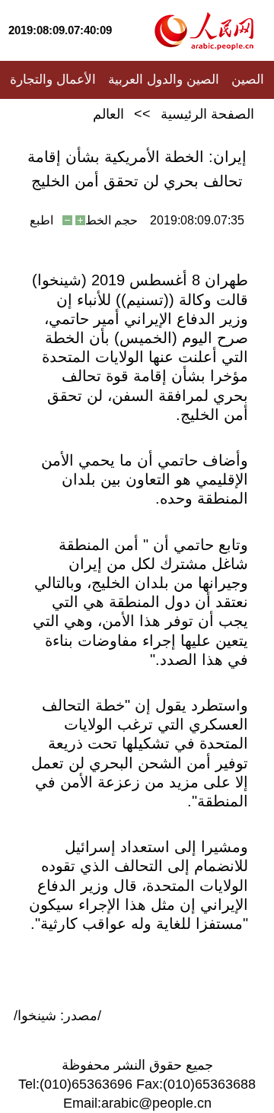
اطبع (41, 220)
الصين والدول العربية (163, 79)
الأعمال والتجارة (53, 79)
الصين (247, 79)
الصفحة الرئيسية (207, 114)
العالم (108, 114)
